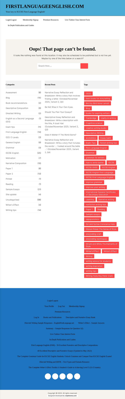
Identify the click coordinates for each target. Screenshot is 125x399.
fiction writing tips (108, 143)
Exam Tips (90, 143)
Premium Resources (51, 20)
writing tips (91, 271)
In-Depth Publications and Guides (21, 25)
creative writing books (96, 128)
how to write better (95, 162)
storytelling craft (93, 234)
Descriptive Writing (94, 133)
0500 (88, 93)
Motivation (10, 158)
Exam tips (10, 127)
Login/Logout (11, 20)
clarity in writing (108, 118)
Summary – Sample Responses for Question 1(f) (64, 328)
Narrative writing (106, 199)
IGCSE (111, 162)
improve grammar (94, 182)
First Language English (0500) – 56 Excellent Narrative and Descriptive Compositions (64, 345)
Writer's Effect (12, 205)
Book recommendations (16, 103)
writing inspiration (94, 266)
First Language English (16, 132)
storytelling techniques (96, 239)
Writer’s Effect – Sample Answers (91, 323)
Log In (36, 317)
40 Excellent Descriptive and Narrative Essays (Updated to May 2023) (64, 351)
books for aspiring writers (97, 113)
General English (13, 142)
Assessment (11, 92)
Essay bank (105, 138)
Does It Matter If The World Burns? (60, 134)
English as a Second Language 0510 (20, 120)
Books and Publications (52, 317)
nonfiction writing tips (96, 204)
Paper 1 (9, 168)
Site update (11, 194)
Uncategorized (12, 199)
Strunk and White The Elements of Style (101, 245)
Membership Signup (30, 20)
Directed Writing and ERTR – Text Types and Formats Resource (64, 362)
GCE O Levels (12, 137)
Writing (89, 256)
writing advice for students (98, 261)
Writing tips (11, 210)
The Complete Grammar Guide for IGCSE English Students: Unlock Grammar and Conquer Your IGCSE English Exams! (64, 356)
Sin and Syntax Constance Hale (100, 224)
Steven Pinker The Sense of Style (101, 229)
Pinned (9, 179)
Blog (8, 97)
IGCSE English (12, 153)
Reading (9, 184)
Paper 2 (9, 173)
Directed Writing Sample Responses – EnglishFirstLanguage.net (49, 323)
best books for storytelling (98, 98)
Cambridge (91, 118)
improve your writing (95, 187)
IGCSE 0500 (91, 167)
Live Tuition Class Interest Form (77, 20)
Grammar (10, 147)
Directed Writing (13, 113)
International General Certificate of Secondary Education (100, 193)
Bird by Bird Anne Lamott (97, 103)
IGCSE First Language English (99, 177)
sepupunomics (92, 219)
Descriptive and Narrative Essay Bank (80, 317)
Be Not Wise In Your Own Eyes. (59, 107)
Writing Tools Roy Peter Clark (99, 276)
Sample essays (93, 214)
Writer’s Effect (110, 251)
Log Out (61, 306)
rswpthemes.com (71, 396)
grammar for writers (95, 157)
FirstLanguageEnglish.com (33, 6)
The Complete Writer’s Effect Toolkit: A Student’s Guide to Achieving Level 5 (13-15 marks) (64, 367)
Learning (90, 199)
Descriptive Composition (17, 108)
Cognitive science (94, 123)
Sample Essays (13, 189)
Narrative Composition (16, 163)
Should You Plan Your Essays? (58, 112)
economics (91, 138)
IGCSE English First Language (99, 172)
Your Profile (49, 306)
